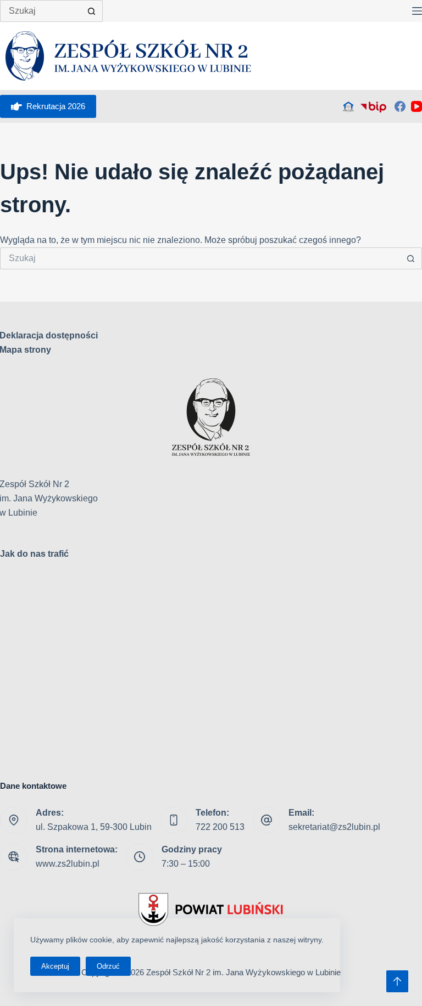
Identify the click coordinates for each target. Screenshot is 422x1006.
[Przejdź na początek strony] (397, 981)
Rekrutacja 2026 (55, 106)
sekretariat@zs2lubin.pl (334, 827)
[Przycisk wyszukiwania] (92, 11)
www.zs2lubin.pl (67, 863)
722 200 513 (220, 827)
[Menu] (417, 11)
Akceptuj (55, 966)
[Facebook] (400, 106)
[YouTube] (416, 106)
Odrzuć (108, 966)
